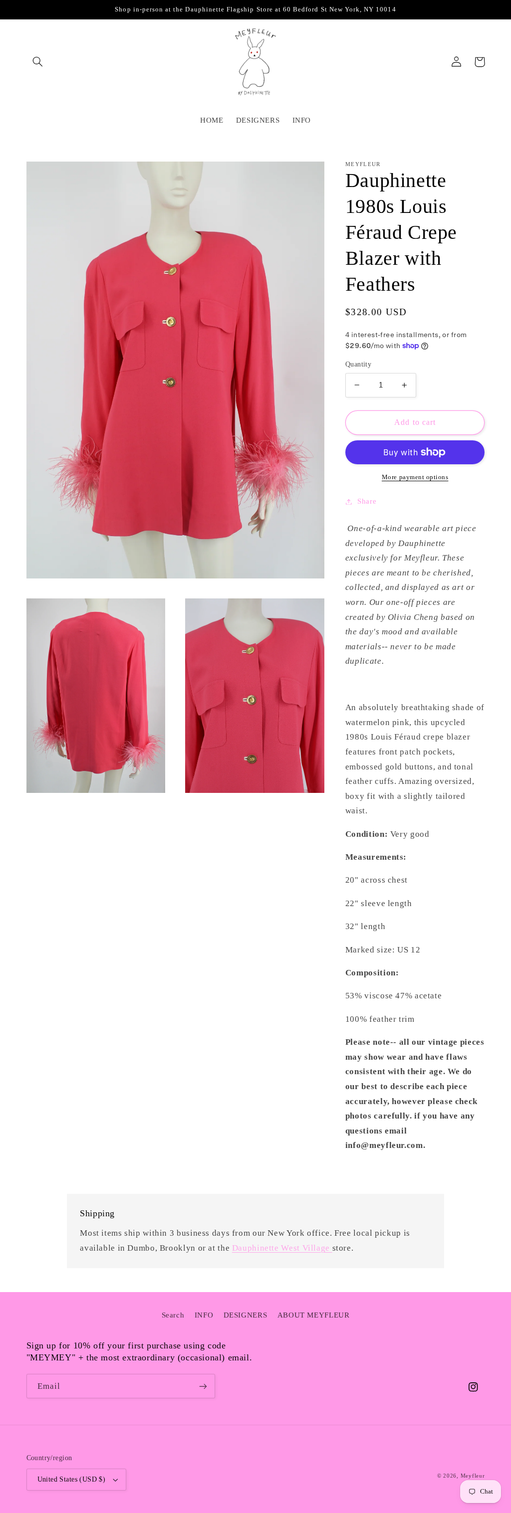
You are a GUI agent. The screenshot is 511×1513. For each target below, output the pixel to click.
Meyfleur (473, 1476)
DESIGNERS (245, 1315)
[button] (37, 61)
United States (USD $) (71, 1479)
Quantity (358, 364)
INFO (204, 1315)
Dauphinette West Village (282, 1248)
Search (173, 1315)
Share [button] (366, 501)
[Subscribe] (202, 1386)
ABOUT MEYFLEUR (313, 1315)
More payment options (415, 477)
